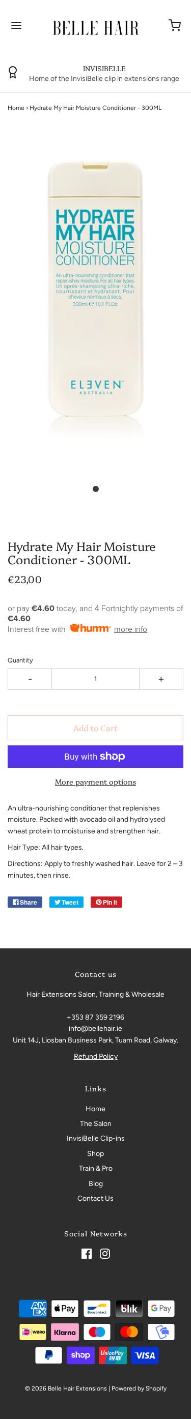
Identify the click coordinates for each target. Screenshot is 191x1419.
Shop (95, 1153)
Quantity (20, 660)
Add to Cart (95, 727)
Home (16, 107)
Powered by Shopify (139, 1388)
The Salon (96, 1123)
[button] (95, 311)
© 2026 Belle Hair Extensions (66, 1388)
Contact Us (95, 1198)
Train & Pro (96, 1168)
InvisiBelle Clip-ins (96, 1138)
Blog (96, 1183)
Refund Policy (96, 1056)
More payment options (95, 781)
